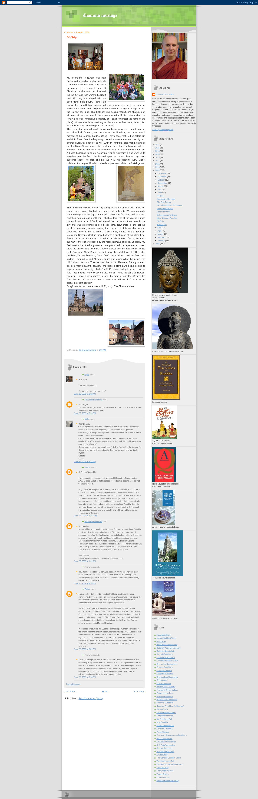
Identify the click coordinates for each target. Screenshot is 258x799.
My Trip (160, 221)
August (161, 186)
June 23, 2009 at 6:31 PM (85, 649)
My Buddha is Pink (164, 719)
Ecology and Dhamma (166, 687)
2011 (157, 164)
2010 (157, 167)
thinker (87, 467)
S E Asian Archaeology (166, 742)
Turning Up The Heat (166, 199)
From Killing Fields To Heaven (169, 205)
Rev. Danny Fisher (165, 738)
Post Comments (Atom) (91, 698)
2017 (157, 145)
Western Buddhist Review (167, 781)
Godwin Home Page (165, 693)
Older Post (139, 691)
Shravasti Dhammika (93, 400)
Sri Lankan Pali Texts (165, 751)
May (160, 228)
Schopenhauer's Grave (167, 215)
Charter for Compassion (167, 664)
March (161, 234)
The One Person (164, 202)
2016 (157, 148)
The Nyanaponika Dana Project (170, 764)
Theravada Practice (165, 771)
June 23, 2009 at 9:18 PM (85, 677)
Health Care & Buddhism (167, 700)
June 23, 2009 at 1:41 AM (85, 561)
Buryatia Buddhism (165, 654)
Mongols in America (165, 716)
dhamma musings (100, 15)
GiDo (87, 419)
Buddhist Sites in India (166, 651)
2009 (157, 170)
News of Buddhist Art (165, 725)
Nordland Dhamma (165, 729)
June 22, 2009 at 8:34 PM (85, 462)
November (162, 176)
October (161, 180)
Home (105, 691)
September (162, 183)
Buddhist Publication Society (168, 648)
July (160, 189)
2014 (157, 154)
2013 (157, 157)
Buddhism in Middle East (167, 645)
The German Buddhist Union (169, 758)
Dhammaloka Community (167, 677)
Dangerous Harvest (165, 674)
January (161, 240)
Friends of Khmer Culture (167, 690)
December (162, 173)
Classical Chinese (164, 670)
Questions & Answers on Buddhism (172, 735)
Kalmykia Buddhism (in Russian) (170, 706)
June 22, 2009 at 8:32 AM (85, 394)
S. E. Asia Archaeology (166, 745)
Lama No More (163, 212)
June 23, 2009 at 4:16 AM (85, 583)
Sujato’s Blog (162, 755)
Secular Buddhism (164, 748)
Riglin (87, 375)
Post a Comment (73, 684)
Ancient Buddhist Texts (166, 638)
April (160, 231)
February (162, 237)
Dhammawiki (162, 680)
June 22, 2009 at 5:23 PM (85, 413)
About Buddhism (163, 635)
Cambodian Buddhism (166, 657)
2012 (157, 161)
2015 (157, 151)
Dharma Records (164, 683)
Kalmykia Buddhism (165, 703)
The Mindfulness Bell (165, 761)
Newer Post (70, 691)
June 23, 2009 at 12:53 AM (85, 516)
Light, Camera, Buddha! (167, 218)
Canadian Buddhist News (167, 661)
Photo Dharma (163, 732)
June (160, 192)
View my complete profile (162, 129)
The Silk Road (162, 768)
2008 (157, 244)
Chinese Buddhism (165, 667)
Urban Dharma (163, 777)
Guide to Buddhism (165, 696)
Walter (87, 589)
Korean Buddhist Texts (166, 713)
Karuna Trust (162, 709)
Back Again (162, 225)
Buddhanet (161, 641)
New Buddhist (162, 722)
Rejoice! (160, 196)
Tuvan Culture (163, 774)
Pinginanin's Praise (165, 209)
